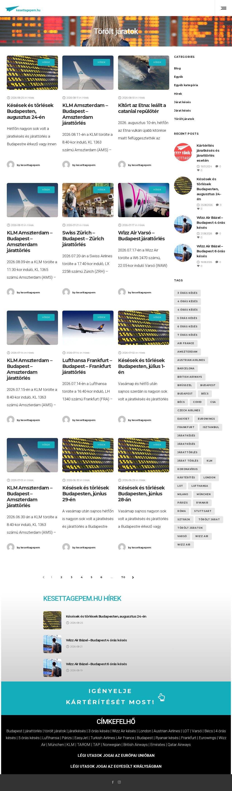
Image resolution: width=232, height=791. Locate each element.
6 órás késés (187, 326)
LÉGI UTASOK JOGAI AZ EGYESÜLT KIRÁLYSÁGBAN (116, 766)
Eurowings (206, 418)
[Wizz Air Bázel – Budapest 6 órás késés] (52, 668)
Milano (182, 494)
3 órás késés (187, 293)
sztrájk (183, 519)
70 (123, 577)
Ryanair (202, 502)
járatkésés (186, 435)
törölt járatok (190, 527)
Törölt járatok (184, 119)
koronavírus (187, 469)
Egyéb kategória (186, 85)
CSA (213, 402)
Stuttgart (202, 511)
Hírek (178, 93)
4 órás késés (187, 301)
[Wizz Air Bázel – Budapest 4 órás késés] (52, 644)
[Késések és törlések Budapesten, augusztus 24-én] (32, 73)
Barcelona (185, 368)
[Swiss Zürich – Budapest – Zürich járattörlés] (88, 200)
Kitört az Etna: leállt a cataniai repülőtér (142, 108)
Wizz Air (201, 536)
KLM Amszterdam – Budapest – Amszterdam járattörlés (85, 114)
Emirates (157, 744)
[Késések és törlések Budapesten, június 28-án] (143, 455)
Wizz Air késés (124, 731)
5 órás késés (187, 318)
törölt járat (209, 519)
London (209, 477)
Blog (177, 68)
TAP (96, 744)
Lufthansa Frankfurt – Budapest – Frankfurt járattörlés (87, 366)
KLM (210, 460)
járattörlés (187, 452)
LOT (180, 485)
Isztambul (211, 427)
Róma (181, 511)
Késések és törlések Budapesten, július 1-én (141, 366)
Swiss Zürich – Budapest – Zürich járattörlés (83, 238)
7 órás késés (187, 334)
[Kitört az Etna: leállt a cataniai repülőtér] (143, 73)
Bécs (204, 393)
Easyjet (183, 418)
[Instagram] (119, 782)
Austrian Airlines (191, 360)
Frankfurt (185, 427)
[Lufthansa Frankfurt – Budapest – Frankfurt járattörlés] (88, 328)
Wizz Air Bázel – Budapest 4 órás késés (211, 222)
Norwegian (112, 744)
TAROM (83, 744)
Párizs (182, 502)
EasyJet (81, 737)
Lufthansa (199, 485)
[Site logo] (23, 8)
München (203, 494)
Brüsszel (184, 385)
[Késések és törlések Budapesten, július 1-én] (143, 328)
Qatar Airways (179, 744)
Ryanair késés (167, 737)
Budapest (208, 385)
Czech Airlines (188, 410)
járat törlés (187, 460)
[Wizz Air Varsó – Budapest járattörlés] (143, 200)
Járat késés (182, 102)
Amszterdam (187, 351)
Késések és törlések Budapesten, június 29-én (85, 493)
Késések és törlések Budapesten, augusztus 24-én (30, 111)
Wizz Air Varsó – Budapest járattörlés (141, 235)
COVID (197, 402)
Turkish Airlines (102, 737)
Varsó (182, 536)
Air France (185, 343)
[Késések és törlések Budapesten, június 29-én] (88, 455)
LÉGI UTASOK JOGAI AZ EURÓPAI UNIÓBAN (116, 755)
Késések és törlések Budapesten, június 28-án (141, 493)
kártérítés (186, 477)
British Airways (189, 376)
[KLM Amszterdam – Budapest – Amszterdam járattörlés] (88, 73)
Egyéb (178, 76)
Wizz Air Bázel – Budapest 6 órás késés (211, 251)
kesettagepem (28, 165)
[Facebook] (112, 782)
